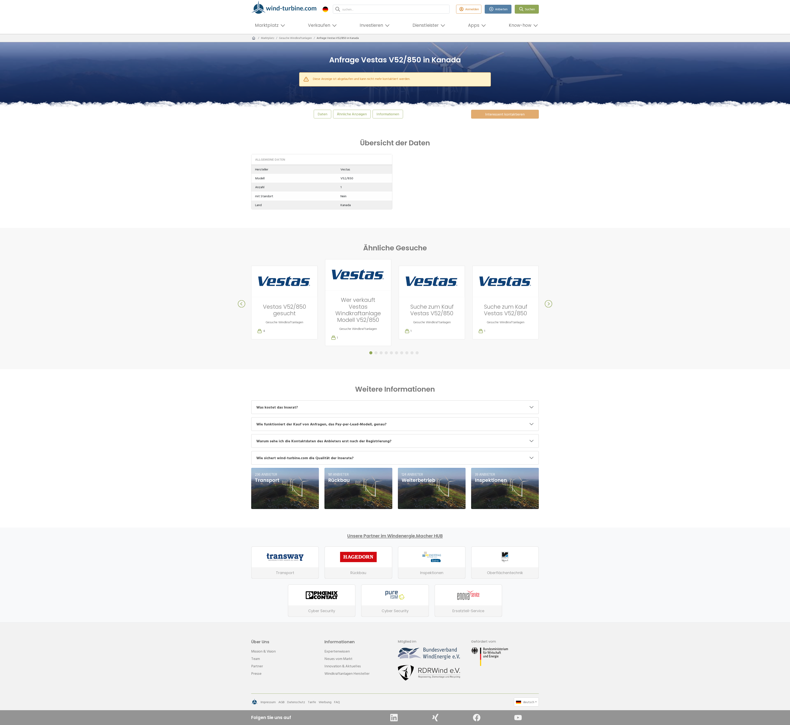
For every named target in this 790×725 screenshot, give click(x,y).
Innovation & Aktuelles (342, 666)
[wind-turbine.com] (253, 38)
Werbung (325, 702)
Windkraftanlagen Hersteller (346, 673)
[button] (325, 9)
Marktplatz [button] (267, 25)
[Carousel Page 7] (401, 352)
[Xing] (435, 717)
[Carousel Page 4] (386, 352)
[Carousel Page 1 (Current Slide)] (370, 352)
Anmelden (472, 9)
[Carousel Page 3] (381, 352)
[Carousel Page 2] (376, 352)
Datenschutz (296, 702)
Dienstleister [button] (425, 25)
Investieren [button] (371, 25)
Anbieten (501, 9)
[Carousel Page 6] (396, 352)
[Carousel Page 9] (412, 352)
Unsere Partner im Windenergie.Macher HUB (395, 536)
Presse (256, 673)
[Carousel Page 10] (417, 352)
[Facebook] (476, 717)
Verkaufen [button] (319, 25)
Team (255, 658)
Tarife (312, 702)
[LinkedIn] (394, 717)
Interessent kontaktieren (505, 114)
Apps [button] (473, 25)
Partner (257, 666)
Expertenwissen (337, 651)
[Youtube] (518, 717)
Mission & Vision (263, 651)
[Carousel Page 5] (391, 352)
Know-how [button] (520, 25)
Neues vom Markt (338, 658)
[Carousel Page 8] (406, 352)
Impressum (268, 702)
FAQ (337, 702)
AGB (281, 702)
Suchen (530, 9)
